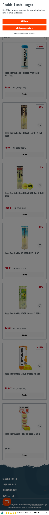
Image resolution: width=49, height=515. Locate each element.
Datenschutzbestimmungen (21, 33)
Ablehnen (24, 21)
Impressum (32, 33)
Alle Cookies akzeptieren (24, 28)
